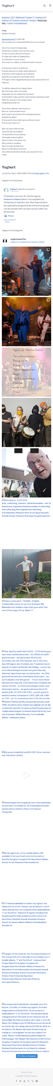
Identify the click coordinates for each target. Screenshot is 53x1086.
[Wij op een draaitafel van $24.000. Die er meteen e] (26, 775)
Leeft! (10, 23)
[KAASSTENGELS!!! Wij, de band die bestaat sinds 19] (26, 724)
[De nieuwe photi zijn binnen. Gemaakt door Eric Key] (26, 1027)
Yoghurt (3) (40, 17)
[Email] (36, 1081)
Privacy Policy (26, 1072)
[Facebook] (16, 1081)
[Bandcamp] (28, 1081)
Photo (11, 216)
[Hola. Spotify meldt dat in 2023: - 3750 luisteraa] (26, 674)
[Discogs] (32, 1081)
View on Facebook (10, 220)
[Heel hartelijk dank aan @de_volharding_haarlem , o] (26, 372)
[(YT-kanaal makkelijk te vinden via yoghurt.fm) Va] (26, 926)
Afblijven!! (20, 17)
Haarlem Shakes (12, 199)
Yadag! (29, 17)
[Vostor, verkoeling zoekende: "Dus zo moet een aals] (26, 573)
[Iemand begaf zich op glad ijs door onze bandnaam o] (26, 825)
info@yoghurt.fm (41, 173)
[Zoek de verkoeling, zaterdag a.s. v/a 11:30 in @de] (26, 422)
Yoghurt (8, 5)
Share (7, 222)
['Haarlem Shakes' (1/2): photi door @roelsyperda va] (26, 321)
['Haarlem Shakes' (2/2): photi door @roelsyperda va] (26, 271)
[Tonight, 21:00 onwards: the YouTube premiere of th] (26, 977)
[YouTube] (24, 1081)
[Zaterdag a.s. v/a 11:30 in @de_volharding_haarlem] (26, 472)
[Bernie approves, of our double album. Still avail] (26, 876)
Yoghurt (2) (7, 20)
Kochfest (6, 17)
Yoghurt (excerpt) (20, 20)
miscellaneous (20, 23)
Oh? (13, 17)
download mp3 (8, 39)
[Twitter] (20, 1081)
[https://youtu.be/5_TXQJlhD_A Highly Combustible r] (26, 624)
